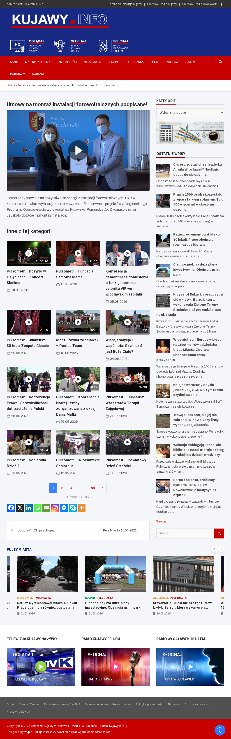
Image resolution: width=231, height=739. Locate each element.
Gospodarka (134, 62)
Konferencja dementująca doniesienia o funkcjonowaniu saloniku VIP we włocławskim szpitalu (127, 282)
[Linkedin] (29, 508)
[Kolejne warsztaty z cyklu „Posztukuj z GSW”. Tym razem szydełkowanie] (163, 391)
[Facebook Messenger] (64, 508)
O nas (10, 704)
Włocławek (92, 62)
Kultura (172, 62)
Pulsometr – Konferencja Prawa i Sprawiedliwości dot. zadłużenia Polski (28, 403)
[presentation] (214, 549)
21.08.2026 (28, 613)
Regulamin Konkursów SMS (62, 704)
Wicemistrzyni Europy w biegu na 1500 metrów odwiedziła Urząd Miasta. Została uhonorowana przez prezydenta (189, 350)
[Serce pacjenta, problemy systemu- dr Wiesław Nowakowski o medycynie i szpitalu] (163, 486)
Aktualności (67, 62)
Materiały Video (36, 62)
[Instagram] (55, 508)
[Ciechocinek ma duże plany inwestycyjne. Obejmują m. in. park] (163, 270)
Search (219, 533)
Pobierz (16, 74)
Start (14, 62)
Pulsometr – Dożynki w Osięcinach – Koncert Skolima (26, 277)
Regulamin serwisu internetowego (108, 704)
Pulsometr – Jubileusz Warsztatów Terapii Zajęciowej (125, 403)
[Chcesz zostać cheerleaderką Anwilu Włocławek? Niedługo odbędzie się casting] (163, 171)
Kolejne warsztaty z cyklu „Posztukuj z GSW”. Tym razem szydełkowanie (198, 390)
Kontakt (38, 74)
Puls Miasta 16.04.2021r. (120, 530)
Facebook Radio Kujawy (162, 4)
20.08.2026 (164, 613)
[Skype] (73, 508)
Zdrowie (191, 62)
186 (92, 488)
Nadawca (174, 704)
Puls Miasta (43, 597)
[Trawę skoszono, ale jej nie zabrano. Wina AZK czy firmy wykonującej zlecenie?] (163, 421)
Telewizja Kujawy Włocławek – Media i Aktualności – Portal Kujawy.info (78, 726)
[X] (20, 508)
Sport (155, 62)
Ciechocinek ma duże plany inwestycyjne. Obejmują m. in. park (196, 269)
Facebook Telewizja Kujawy (125, 4)
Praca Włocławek (18, 711)
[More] (81, 508)
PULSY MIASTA (19, 549)
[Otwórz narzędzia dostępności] (220, 730)
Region (113, 62)
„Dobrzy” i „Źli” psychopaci (37, 530)
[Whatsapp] (38, 508)
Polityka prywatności (150, 704)
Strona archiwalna (197, 704)
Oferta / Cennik (29, 704)
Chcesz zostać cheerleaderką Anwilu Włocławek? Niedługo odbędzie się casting (197, 169)
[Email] (46, 508)
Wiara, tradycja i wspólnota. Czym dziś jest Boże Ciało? (124, 346)
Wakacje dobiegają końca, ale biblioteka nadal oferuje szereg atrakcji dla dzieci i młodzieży (198, 450)
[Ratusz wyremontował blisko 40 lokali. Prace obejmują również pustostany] (163, 240)
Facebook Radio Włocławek (199, 4)
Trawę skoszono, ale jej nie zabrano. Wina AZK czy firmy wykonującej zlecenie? (196, 420)
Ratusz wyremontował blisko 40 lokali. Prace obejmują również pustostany (196, 239)
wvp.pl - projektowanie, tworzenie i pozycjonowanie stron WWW (67, 732)
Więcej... (162, 521)
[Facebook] (221, 4)
